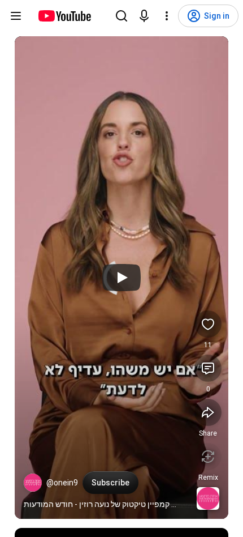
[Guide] (16, 16)
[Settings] (166, 16)
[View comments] (208, 368)
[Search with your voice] (144, 16)
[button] (33, 483)
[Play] (121, 277)
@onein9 (62, 482)
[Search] (121, 16)
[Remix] (208, 456)
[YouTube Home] (64, 16)
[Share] (208, 412)
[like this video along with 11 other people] (208, 324)
